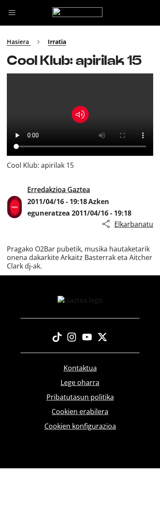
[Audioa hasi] (80, 114)
